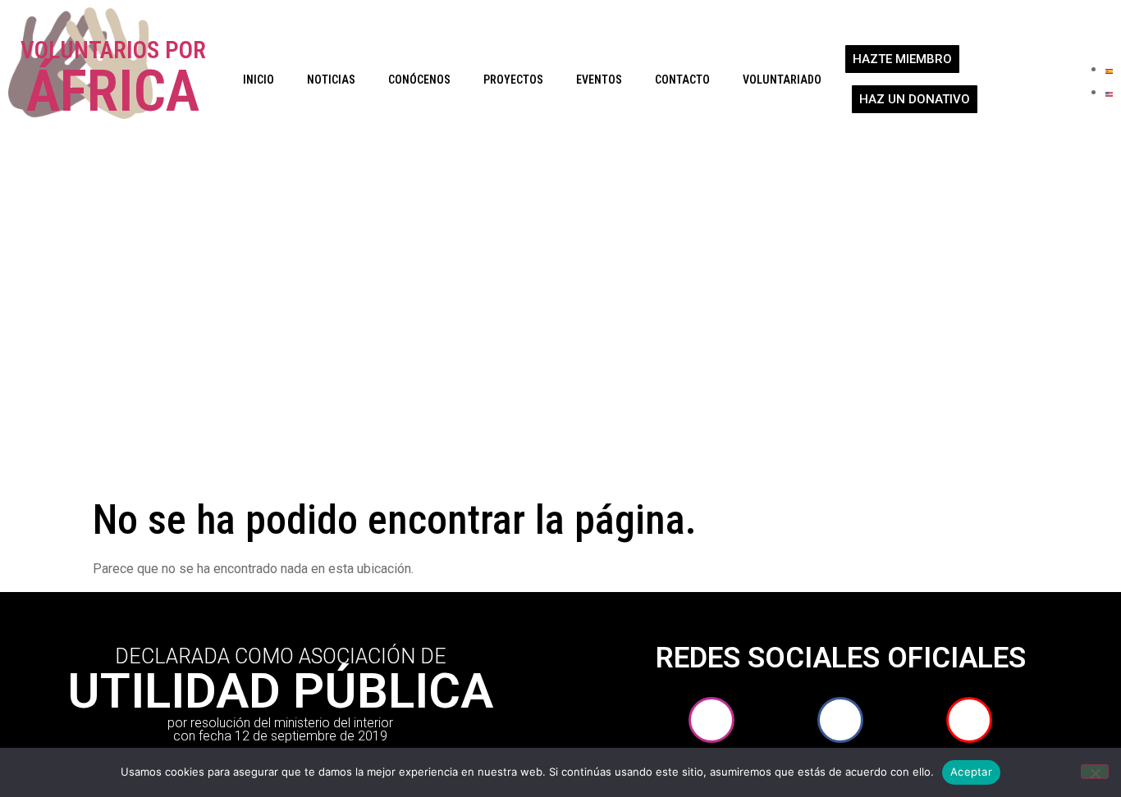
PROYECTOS (513, 79)
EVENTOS (599, 79)
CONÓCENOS (419, 79)
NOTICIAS (331, 79)
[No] (1095, 771)
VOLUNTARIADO (782, 79)
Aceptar (971, 771)
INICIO (258, 79)
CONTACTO (682, 79)
